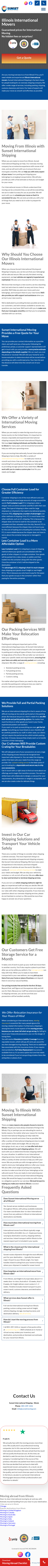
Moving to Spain (6, 1517)
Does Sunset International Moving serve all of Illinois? (21, 1199)
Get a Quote (37, 3)
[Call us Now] (44, 1562)
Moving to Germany (7, 1523)
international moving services (13, 458)
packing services (30, 663)
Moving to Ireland (7, 1521)
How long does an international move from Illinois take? (22, 1272)
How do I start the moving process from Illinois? (20, 1320)
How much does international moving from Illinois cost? (22, 1223)
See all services (25, 1313)
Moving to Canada (7, 1512)
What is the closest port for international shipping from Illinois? (21, 1248)
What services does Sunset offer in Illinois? (18, 1299)
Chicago (3, 1506)
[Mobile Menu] (43, 9)
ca (13, 47)
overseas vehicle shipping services (22, 870)
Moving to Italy (6, 1519)
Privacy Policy (36, 1563)
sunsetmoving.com (12, 1330)
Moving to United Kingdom (10, 1510)
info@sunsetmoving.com (26, 1409)
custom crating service (20, 762)
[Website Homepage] (10, 9)
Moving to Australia (7, 1514)
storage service (37, 970)
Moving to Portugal (7, 1525)
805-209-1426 (43, 3)
